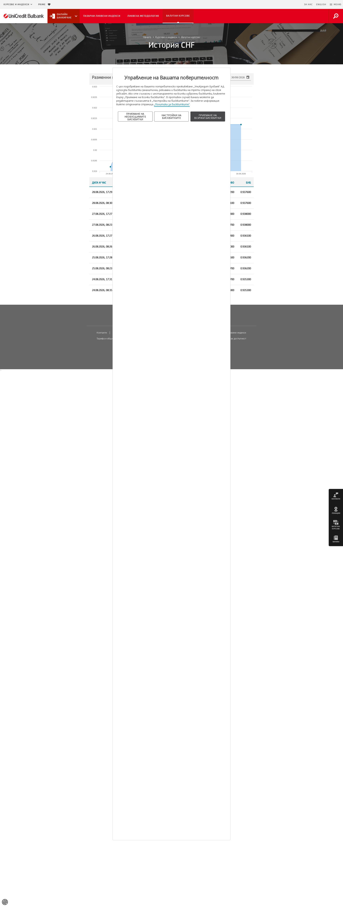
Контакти (102, 332)
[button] (335, 4)
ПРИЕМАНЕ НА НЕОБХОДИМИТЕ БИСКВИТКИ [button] (135, 116)
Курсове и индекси (16, 4)
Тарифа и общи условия (109, 338)
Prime (43, 4)
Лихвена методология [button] (143, 16)
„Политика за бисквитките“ (172, 104)
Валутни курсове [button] (178, 15)
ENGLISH (321, 4)
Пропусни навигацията (284, 4)
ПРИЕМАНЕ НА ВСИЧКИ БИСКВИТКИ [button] (207, 116)
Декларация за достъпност (231, 338)
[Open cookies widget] (5, 902)
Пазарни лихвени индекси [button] (101, 16)
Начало (147, 37)
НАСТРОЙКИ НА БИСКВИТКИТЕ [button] (171, 116)
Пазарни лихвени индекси (232, 332)
